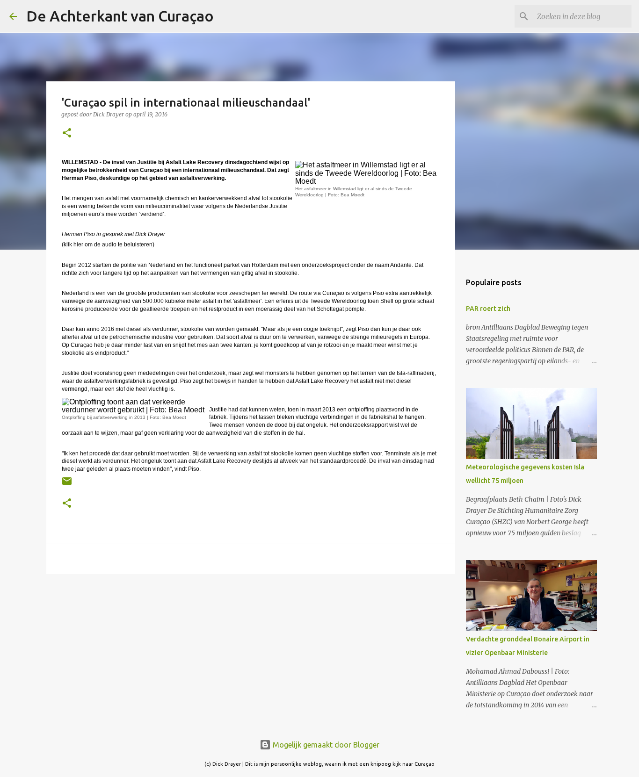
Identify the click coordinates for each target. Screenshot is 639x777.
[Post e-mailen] (67, 485)
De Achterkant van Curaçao (120, 15)
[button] (67, 133)
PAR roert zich (488, 308)
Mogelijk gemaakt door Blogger (325, 745)
